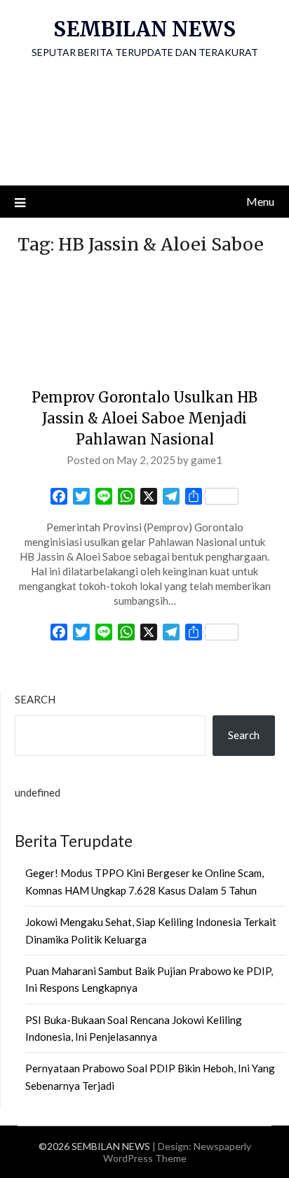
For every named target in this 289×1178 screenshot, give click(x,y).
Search (35, 699)
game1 (206, 460)
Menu (260, 201)
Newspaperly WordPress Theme (177, 1152)
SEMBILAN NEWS (144, 29)
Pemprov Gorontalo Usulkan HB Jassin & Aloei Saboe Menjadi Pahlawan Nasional (144, 418)
